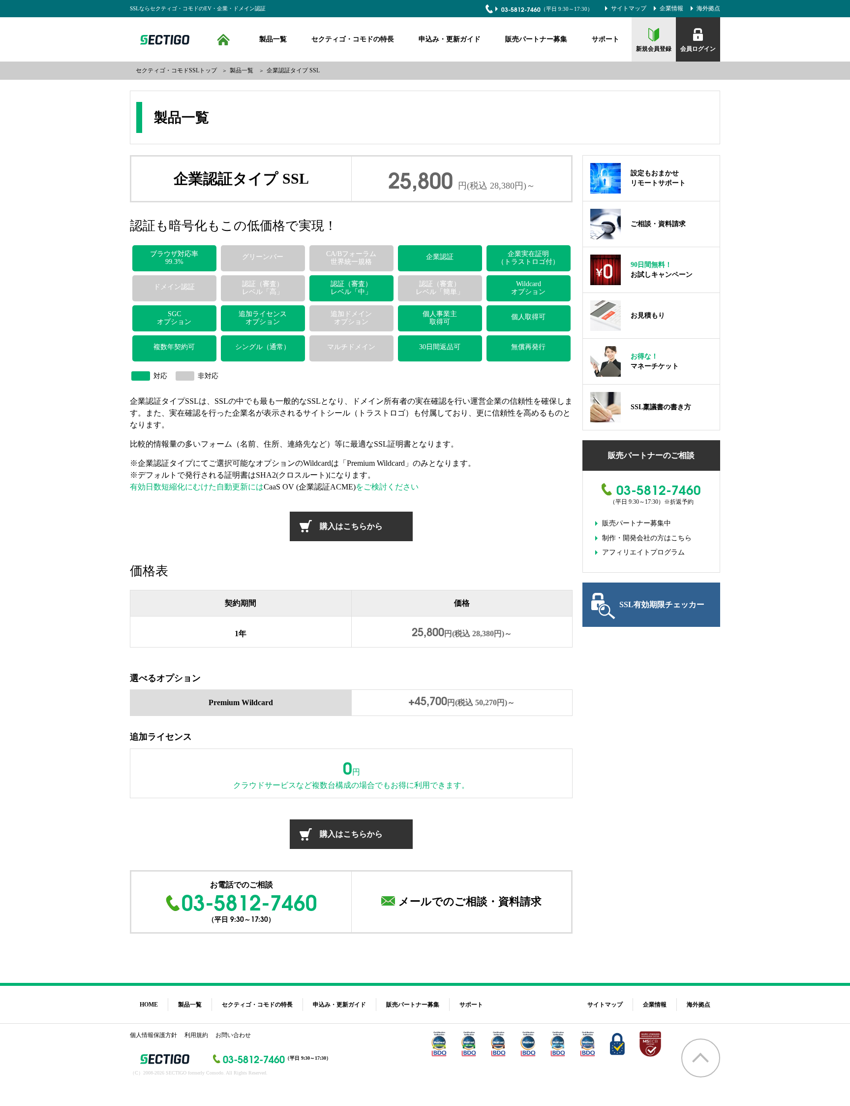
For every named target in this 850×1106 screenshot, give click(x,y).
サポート (605, 39)
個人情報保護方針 (153, 1035)
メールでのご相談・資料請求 (470, 901)
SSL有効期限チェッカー (661, 604)
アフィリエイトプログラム (643, 552)
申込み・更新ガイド (450, 39)
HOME (223, 39)
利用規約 (196, 1035)
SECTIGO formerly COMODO (163, 39)
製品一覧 (273, 39)
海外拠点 (708, 8)
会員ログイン (698, 48)
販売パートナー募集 (536, 39)
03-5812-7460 (521, 9)
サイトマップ (628, 8)
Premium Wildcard (241, 702)
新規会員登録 (653, 48)
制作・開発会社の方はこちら (647, 538)
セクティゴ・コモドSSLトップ (176, 70)
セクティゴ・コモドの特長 (352, 39)
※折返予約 (679, 501)
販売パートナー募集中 (636, 523)
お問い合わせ (233, 1035)
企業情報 (671, 8)
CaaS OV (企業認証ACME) (310, 487)
